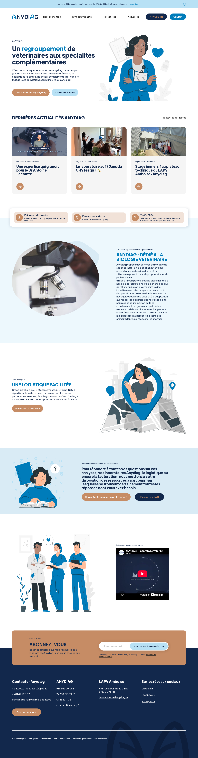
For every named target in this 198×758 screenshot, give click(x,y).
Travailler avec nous (81, 16)
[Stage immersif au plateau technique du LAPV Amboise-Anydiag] (158, 160)
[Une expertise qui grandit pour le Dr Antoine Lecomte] (39, 160)
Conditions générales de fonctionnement (89, 739)
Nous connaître (51, 16)
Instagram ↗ (148, 701)
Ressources (110, 16)
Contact (177, 16)
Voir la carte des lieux (27, 408)
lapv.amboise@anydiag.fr (113, 697)
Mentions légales (19, 739)
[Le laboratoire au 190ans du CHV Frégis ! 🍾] (99, 160)
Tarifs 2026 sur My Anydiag (30, 92)
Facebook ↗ (148, 694)
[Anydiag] (25, 17)
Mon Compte (156, 16)
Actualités (133, 16)
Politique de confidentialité (39, 739)
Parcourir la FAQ (149, 496)
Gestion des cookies (61, 739)
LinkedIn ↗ (147, 688)
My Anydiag (133, 4)
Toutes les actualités (174, 117)
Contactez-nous (65, 92)
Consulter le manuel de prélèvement (106, 496)
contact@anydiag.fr (68, 705)
